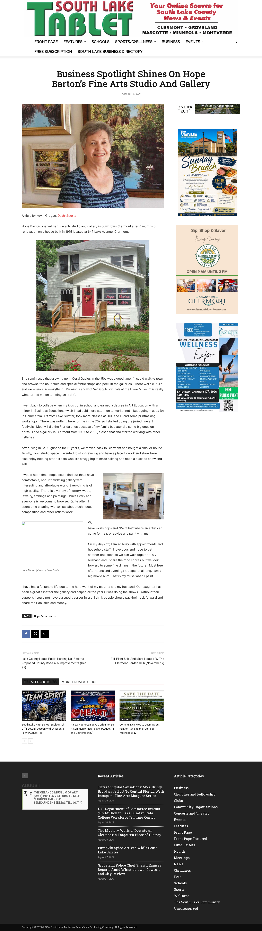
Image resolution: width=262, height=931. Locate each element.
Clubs (178, 800)
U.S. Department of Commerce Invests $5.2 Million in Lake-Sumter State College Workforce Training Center (129, 813)
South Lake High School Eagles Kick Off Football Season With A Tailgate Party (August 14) (43, 728)
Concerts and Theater (191, 813)
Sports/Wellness (133, 41)
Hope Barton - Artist (45, 616)
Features (72, 41)
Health (179, 851)
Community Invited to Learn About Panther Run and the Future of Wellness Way (139, 728)
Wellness (181, 896)
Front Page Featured (190, 838)
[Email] (45, 634)
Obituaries (182, 870)
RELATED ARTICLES (40, 682)
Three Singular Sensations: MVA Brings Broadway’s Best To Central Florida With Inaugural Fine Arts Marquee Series (131, 791)
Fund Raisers (184, 845)
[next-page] (30, 741)
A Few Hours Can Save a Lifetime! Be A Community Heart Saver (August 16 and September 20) (92, 728)
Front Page (46, 41)
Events (193, 41)
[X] (35, 634)
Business (171, 41)
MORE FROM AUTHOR (79, 682)
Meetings (182, 857)
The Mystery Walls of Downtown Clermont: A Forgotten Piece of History (129, 832)
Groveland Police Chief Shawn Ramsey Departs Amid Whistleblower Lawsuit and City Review (130, 869)
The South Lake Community (197, 902)
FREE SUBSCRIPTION (53, 51)
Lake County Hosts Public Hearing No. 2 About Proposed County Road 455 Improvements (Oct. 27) (54, 663)
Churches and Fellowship (194, 794)
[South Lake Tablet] (131, 18)
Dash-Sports (67, 216)
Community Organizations (196, 807)
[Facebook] (26, 634)
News (178, 864)
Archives (27, 719)
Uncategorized (186, 908)
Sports (179, 889)
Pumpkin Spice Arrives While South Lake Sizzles (128, 850)
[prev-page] (24, 741)
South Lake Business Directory (110, 51)
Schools (101, 41)
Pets (177, 877)
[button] (235, 42)
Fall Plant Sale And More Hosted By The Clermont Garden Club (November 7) (137, 661)
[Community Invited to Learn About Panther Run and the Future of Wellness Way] (142, 706)
